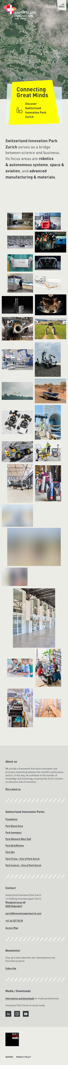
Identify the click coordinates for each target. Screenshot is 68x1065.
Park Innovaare (13, 832)
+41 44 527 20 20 (14, 920)
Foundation (11, 819)
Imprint (9, 1057)
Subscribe (10, 968)
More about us (13, 789)
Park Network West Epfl (18, 839)
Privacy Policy (23, 1057)
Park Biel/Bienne (14, 845)
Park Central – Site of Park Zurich (23, 865)
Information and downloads (19, 998)
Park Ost (10, 852)
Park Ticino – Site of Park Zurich (22, 858)
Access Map (11, 927)
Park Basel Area (14, 825)
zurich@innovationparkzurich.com (23, 913)
